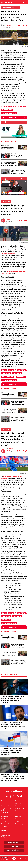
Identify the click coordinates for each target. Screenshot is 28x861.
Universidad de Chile (11, 7)
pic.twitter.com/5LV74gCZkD (13, 604)
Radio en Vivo (14, 842)
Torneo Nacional (6, 812)
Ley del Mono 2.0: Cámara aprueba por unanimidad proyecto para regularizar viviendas (8, 163)
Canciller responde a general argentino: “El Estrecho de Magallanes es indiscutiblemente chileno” (13, 725)
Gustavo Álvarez (7, 377)
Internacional (19, 808)
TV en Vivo (14, 846)
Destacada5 (17, 373)
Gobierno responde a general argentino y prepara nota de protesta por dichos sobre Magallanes (11, 751)
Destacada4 (17, 616)
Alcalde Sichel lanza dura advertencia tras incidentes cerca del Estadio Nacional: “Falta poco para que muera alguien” (13, 777)
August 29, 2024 (9, 609)
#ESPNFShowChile (15, 589)
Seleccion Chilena (6, 806)
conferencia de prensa (8, 253)
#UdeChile (7, 593)
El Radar (3, 821)
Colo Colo (4, 803)
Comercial (4, 833)
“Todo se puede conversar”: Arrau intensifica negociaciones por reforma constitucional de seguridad (13, 699)
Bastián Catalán (9, 24)
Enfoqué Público (6, 824)
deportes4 (6, 616)
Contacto (18, 821)
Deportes (6, 201)
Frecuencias (19, 824)
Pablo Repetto (7, 110)
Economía (18, 806)
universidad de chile (9, 113)
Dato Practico (19, 803)
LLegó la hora (5, 819)
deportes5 (6, 373)
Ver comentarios (9, 117)
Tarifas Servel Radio (5, 836)
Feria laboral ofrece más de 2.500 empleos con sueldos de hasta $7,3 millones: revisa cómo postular (18, 172)
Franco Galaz (9, 218)
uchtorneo (20, 377)
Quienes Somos (20, 819)
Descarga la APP (14, 850)
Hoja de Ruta (5, 826)
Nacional (18, 811)
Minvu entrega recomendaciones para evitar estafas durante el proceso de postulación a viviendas (8, 147)
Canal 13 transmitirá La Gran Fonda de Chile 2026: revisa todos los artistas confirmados (18, 155)
